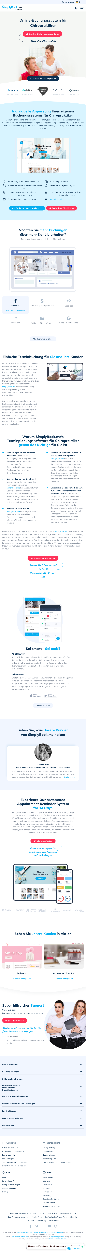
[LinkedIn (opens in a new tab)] (43, 1226)
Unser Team (47, 1185)
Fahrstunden (8, 1125)
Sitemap (5, 1192)
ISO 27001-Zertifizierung (37, 1220)
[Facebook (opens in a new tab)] (30, 1226)
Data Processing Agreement (18, 1217)
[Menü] (82, 7)
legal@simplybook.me (57, 1237)
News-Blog (47, 1195)
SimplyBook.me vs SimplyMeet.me (15, 1162)
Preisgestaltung (49, 1148)
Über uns (46, 1181)
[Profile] (76, 8)
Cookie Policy (37, 1217)
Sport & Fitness (9, 1111)
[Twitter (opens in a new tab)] (36, 1226)
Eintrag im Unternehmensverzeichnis (57, 1162)
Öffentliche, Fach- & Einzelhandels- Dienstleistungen (11, 1087)
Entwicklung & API (50, 1158)
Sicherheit (74, 1217)
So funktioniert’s (8, 1181)
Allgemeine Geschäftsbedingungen (23, 1213)
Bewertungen (48, 1177)
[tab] (15, 305)
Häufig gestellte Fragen (11, 1185)
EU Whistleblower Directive (57, 1239)
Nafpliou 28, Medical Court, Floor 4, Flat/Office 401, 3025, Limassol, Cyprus (39, 1232)
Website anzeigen (21, 979)
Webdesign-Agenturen (51, 1206)
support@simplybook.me (20, 1237)
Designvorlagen (8, 1158)
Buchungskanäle (8, 1155)
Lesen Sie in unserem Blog (16, 310)
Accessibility (53, 1220)
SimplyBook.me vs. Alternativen (14, 1166)
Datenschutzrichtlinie (68, 1213)
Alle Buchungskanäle (42, 339)
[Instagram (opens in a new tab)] (55, 1226)
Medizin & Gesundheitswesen (15, 1096)
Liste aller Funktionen (10, 1148)
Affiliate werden (49, 1203)
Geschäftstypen (49, 1155)
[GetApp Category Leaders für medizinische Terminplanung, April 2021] (43, 92)
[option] (43, 269)
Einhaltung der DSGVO (48, 1213)
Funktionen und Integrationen (13, 1151)
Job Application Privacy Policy (56, 1217)
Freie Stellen (47, 1192)
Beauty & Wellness (10, 1072)
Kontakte (46, 1188)
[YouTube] (49, 1226)
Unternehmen (48, 1151)
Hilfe (4, 1177)
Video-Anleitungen (9, 1188)
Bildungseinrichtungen (12, 1079)
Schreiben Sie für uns (51, 1199)
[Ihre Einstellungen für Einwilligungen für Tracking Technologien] (82, 1247)
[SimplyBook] (12, 7)
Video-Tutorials (56, 199)
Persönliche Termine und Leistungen (18, 1103)
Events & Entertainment (13, 1118)
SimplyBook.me (8, 386)
